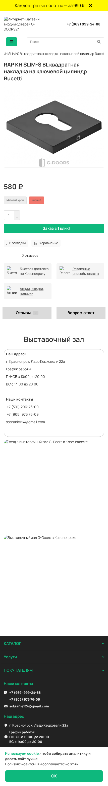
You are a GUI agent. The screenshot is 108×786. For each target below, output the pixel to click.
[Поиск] (99, 42)
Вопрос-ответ (81, 312)
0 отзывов (30, 255)
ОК (54, 776)
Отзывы (26, 312)
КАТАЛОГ (12, 643)
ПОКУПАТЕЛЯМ (18, 670)
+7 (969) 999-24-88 (83, 24)
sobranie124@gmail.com (25, 421)
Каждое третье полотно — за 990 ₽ (49, 5)
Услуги (10, 657)
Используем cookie (22, 753)
